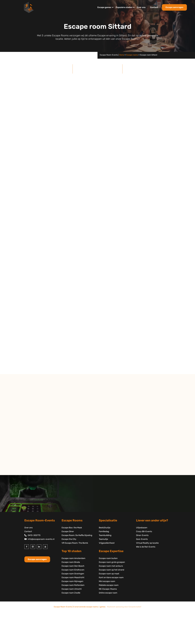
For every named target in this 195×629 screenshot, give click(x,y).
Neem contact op (36, 473)
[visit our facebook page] (26, 546)
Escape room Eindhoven (73, 570)
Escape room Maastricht (73, 577)
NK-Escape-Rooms (108, 589)
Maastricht (33, 445)
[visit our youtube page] (45, 546)
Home (121, 55)
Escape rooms (132, 55)
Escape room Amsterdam (73, 558)
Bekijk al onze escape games (153, 182)
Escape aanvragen (174, 7)
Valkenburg (33, 452)
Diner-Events (142, 535)
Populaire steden (124, 7)
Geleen (31, 441)
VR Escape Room (102, 157)
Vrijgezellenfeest (107, 543)
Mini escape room (107, 581)
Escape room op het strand (111, 570)
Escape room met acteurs (111, 566)
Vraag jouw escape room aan (153, 297)
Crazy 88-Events (144, 531)
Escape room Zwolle (71, 593)
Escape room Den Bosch (73, 566)
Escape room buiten (108, 558)
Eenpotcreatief (135, 607)
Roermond (33, 456)
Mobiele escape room (108, 585)
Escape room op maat (109, 573)
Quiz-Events (142, 539)
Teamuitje (103, 539)
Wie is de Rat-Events (145, 547)
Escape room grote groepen (112, 562)
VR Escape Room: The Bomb (75, 543)
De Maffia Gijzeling (38, 153)
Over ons (141, 7)
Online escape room (108, 593)
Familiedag (104, 531)
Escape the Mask (97, 362)
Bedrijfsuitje (104, 527)
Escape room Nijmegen (72, 581)
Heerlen (31, 449)
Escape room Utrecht (72, 589)
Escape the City (52, 160)
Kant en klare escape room (111, 577)
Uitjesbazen (141, 527)
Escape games (104, 7)
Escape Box (83, 157)
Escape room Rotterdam (73, 585)
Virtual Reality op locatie (147, 543)
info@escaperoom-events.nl (41, 539)
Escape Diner (68, 531)
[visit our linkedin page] (39, 546)
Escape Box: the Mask (72, 527)
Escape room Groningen (73, 573)
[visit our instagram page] (33, 546)
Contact (154, 7)
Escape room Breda (71, 562)
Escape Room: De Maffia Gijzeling (77, 535)
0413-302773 (34, 535)
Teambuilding (105, 535)
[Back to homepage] (29, 7)
